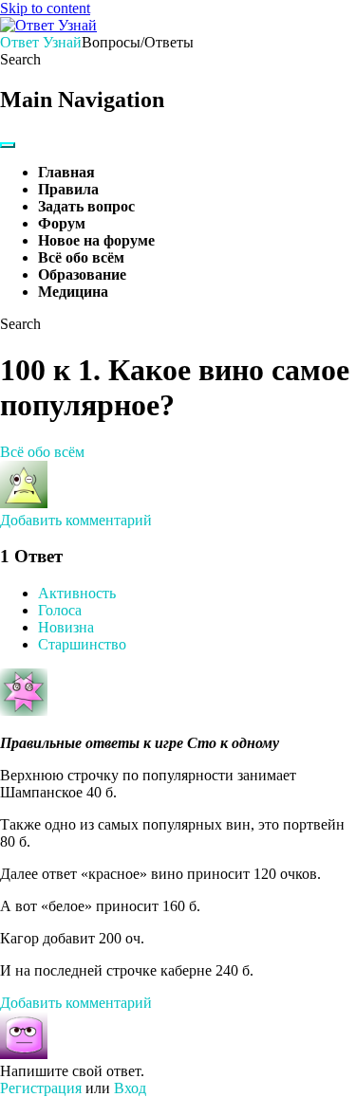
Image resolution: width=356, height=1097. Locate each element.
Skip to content (45, 8)
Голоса (60, 610)
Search (20, 59)
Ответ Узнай (41, 42)
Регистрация (41, 1088)
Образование (82, 274)
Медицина (73, 291)
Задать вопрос (86, 206)
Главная (66, 172)
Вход (130, 1088)
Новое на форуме (96, 240)
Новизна (66, 627)
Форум (61, 223)
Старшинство (82, 644)
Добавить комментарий (76, 520)
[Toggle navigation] (7, 145)
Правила (68, 189)
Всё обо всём (81, 257)
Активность (77, 593)
